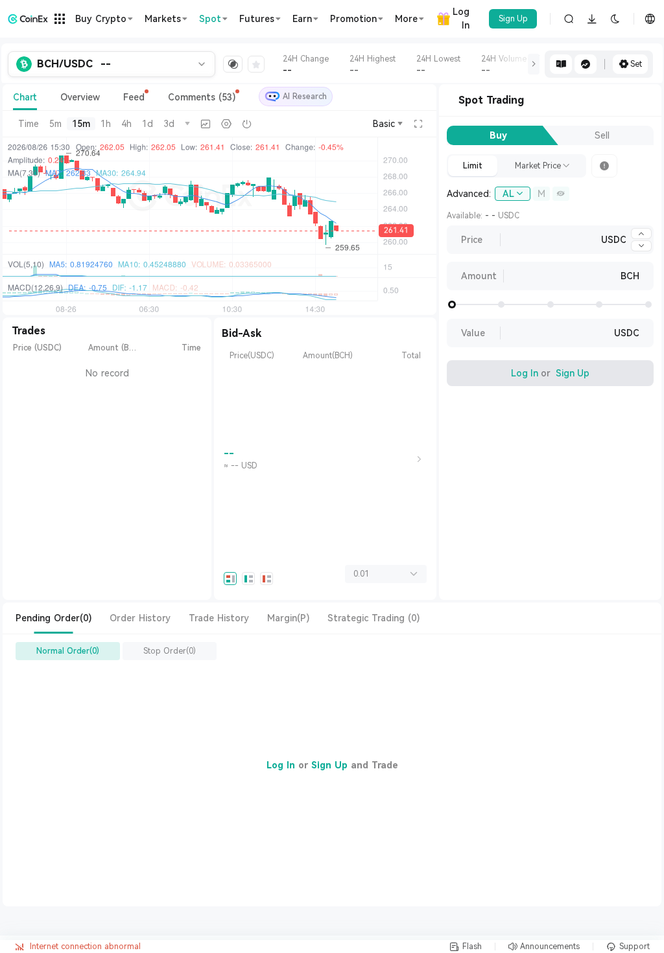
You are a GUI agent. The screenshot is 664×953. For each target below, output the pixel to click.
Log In (461, 18)
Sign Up (513, 18)
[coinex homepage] (27, 19)
